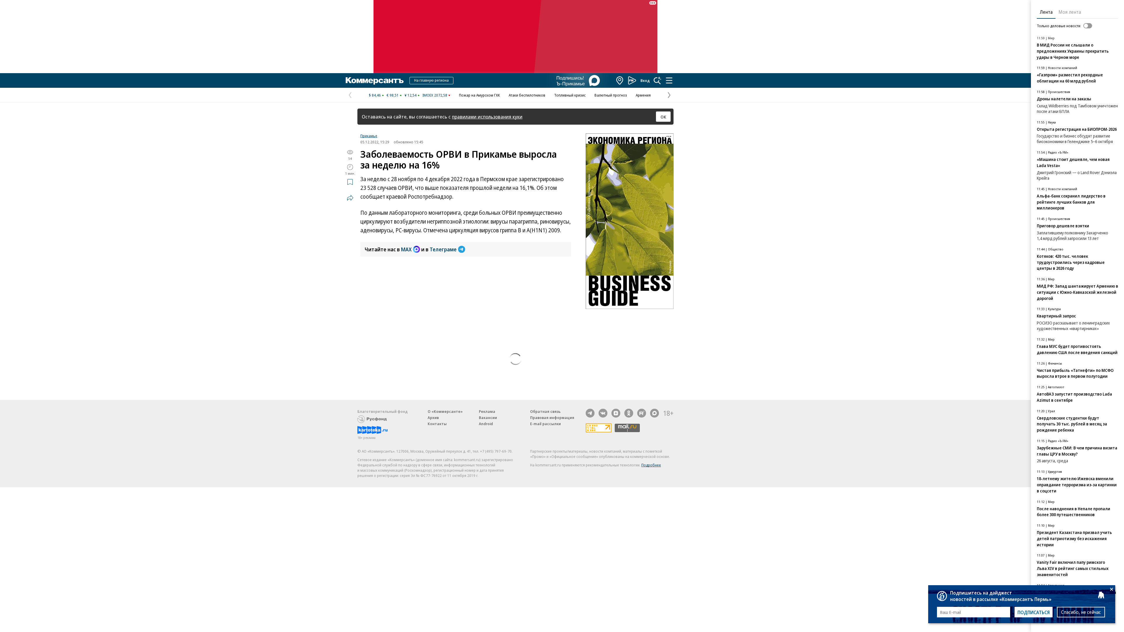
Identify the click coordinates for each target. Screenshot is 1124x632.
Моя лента (1069, 12)
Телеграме (443, 249)
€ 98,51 (393, 95)
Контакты (437, 423)
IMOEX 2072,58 (434, 95)
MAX (406, 249)
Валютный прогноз (610, 95)
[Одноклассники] (628, 413)
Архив (433, 417)
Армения (643, 95)
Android (486, 423)
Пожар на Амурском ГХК (479, 95)
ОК (663, 117)
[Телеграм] (590, 413)
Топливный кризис (570, 95)
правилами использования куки (487, 116)
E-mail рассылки (545, 423)
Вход (645, 80)
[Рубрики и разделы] (669, 80)
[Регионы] (620, 80)
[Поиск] (657, 80)
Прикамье (368, 135)
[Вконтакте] (603, 413)
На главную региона (431, 80)
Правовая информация (552, 417)
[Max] (654, 413)
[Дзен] (615, 413)
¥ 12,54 (411, 95)
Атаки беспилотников (527, 95)
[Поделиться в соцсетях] (350, 197)
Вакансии (488, 417)
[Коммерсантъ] (375, 80)
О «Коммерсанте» (445, 411)
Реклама (487, 411)
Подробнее (651, 465)
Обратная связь (545, 411)
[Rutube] (641, 413)
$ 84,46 (375, 95)
